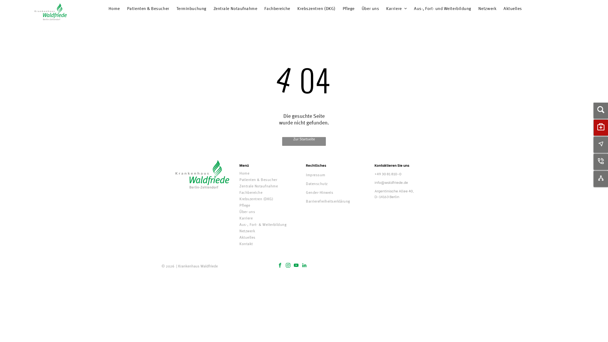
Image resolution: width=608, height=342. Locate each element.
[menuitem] (114, 9)
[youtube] (296, 266)
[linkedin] (304, 266)
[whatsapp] (417, 268)
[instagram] (288, 266)
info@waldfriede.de (391, 182)
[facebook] (280, 266)
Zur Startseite (304, 139)
